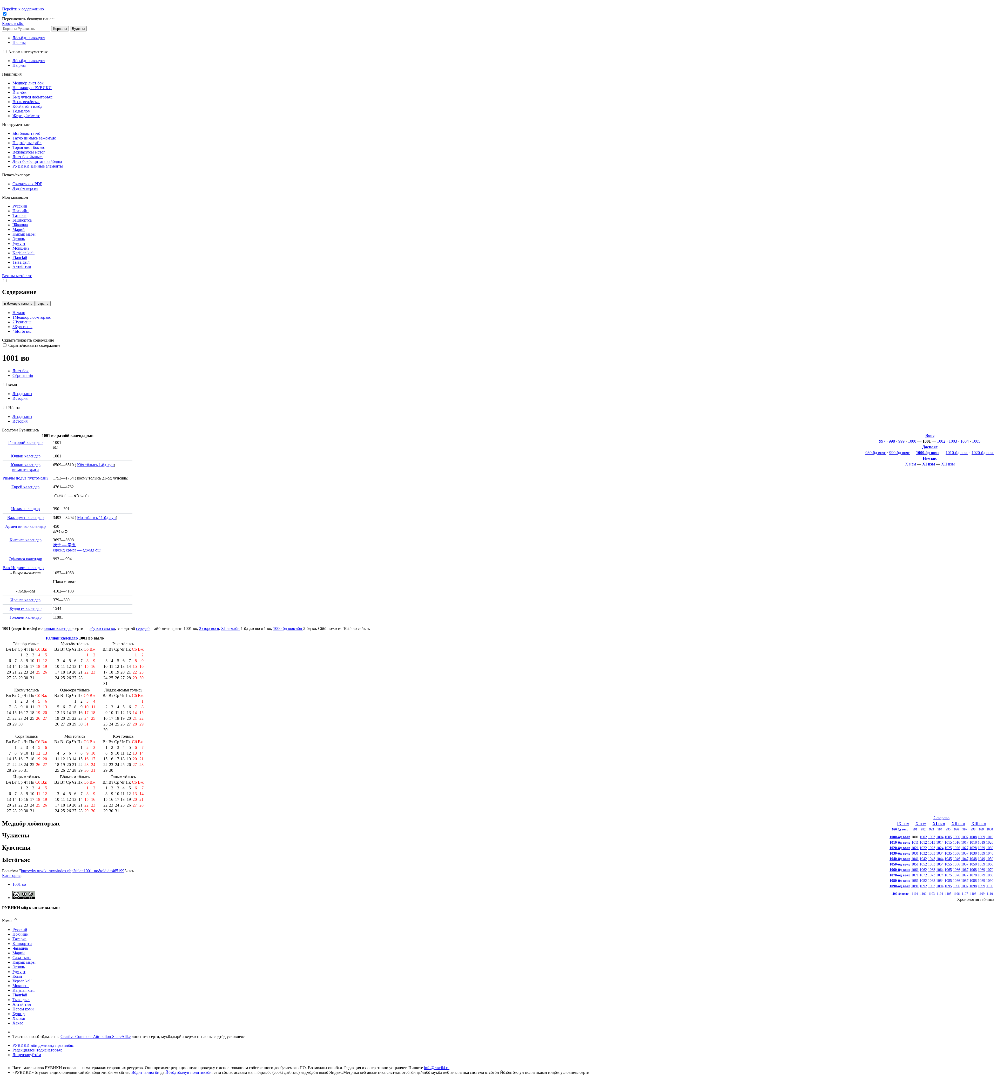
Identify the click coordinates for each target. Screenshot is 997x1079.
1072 (923, 875)
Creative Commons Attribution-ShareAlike (95, 1036)
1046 (956, 859)
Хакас (17, 1023)
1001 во (19, 884)
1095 (948, 886)
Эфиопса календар (25, 559)
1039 (981, 853)
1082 (923, 880)
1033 (931, 853)
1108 (973, 893)
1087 (964, 880)
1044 (940, 859)
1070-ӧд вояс (900, 875)
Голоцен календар (26, 617)
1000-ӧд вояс (927, 452)
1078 (973, 875)
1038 (973, 853)
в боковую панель (18, 303)
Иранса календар (25, 600)
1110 (990, 893)
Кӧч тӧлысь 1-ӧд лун (95, 465)
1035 (948, 853)
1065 (948, 870)
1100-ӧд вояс (899, 893)
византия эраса (25, 469)
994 (940, 829)
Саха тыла (21, 957)
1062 (923, 870)
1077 (964, 875)
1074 (940, 875)
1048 (973, 859)
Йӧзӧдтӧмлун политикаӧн (188, 1072)
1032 (923, 853)
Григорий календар (25, 442)
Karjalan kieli (23, 990)
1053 (931, 864)
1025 (948, 848)
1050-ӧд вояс (900, 864)
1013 (931, 842)
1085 (948, 880)
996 (956, 829)
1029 (981, 848)
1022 (923, 848)
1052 (923, 864)
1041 (915, 859)
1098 (973, 886)
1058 (973, 864)
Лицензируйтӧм (26, 1055)
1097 (964, 886)
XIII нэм (978, 823)
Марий (18, 953)
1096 (956, 886)
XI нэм (928, 464)
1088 (973, 880)
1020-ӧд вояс (983, 452)
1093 (931, 886)
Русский (19, 929)
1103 (931, 893)
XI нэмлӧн (230, 628)
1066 (956, 870)
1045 (948, 859)
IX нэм (903, 823)
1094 (940, 886)
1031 (915, 853)
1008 (973, 837)
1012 (923, 842)
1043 (931, 859)
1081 (915, 880)
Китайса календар (26, 540)
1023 (931, 848)
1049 (981, 859)
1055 (948, 864)
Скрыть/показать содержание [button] (28, 340)
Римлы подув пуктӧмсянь (25, 478)
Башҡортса (22, 943)
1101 (915, 893)
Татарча (19, 939)
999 (902, 441)
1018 (973, 842)
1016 (956, 842)
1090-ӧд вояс (900, 886)
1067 (964, 870)
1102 (923, 893)
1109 (981, 893)
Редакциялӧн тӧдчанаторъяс (37, 1050)
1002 (941, 441)
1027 (964, 848)
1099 (981, 886)
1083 (931, 880)
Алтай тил (21, 1004)
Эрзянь (18, 967)
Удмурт (18, 971)
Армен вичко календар (25, 526)
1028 (973, 848)
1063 (931, 870)
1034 (940, 853)
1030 (989, 848)
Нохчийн (20, 934)
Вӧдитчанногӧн (145, 1072)
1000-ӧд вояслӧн (288, 628)
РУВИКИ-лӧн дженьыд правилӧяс (43, 1045)
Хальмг (19, 1018)
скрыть (43, 303)
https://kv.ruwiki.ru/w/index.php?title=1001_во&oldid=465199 (72, 871)
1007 (964, 837)
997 (882, 441)
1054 (940, 864)
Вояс (929, 435)
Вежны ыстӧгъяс (17, 276)
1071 (915, 875)
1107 (965, 893)
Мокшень (20, 985)
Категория (11, 875)
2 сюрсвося (209, 628)
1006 (956, 837)
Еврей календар (25, 487)
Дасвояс (930, 447)
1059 (981, 864)
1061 (915, 870)
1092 (923, 886)
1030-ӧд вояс (900, 853)
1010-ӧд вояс (957, 452)
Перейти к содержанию (23, 9)
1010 (989, 837)
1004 (965, 441)
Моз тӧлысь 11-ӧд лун (96, 517)
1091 (915, 886)
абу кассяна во (102, 628)
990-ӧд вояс (899, 452)
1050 (989, 859)
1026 (956, 848)
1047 (964, 859)
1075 (948, 875)
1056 (956, 864)
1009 (981, 837)
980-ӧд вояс (875, 452)
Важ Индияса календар (23, 567)
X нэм (910, 464)
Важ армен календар (25, 517)
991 (915, 829)
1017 (964, 842)
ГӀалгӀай (19, 995)
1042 (923, 859)
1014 (940, 842)
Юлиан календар (26, 456)
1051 (915, 864)
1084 (940, 880)
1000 (912, 441)
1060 (989, 864)
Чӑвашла (20, 948)
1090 (989, 880)
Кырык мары (24, 962)
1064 (940, 870)
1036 (956, 853)
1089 (981, 880)
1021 (915, 848)
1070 (989, 870)
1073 (931, 875)
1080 (989, 875)
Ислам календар (25, 509)
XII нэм (948, 464)
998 (892, 441)
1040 (989, 853)
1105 (948, 893)
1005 (976, 441)
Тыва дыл (21, 999)
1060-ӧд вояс (900, 870)
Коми (17, 976)
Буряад (18, 1013)
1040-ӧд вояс (900, 859)
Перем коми (23, 1009)
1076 (956, 875)
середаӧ (143, 628)
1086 (956, 880)
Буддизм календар (26, 608)
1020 (989, 842)
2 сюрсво (941, 818)
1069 (981, 870)
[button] (29, 19)
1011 (915, 842)
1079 (981, 875)
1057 (964, 864)
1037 (964, 853)
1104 (940, 893)
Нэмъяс (930, 458)
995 (948, 829)
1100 (989, 886)
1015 (948, 842)
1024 (940, 848)
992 (923, 829)
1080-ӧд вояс (900, 880)
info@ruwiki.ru (436, 1067)
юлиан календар (58, 628)
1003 (953, 441)
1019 (981, 842)
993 (931, 829)
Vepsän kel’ (22, 981)
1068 (973, 870)
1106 (956, 893)
